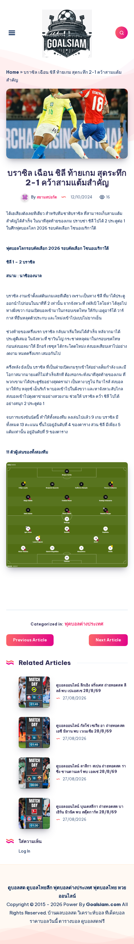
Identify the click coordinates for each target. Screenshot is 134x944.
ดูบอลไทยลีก (39, 888)
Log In (24, 851)
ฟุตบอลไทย (105, 888)
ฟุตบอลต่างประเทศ (84, 624)
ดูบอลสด (17, 888)
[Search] (121, 32)
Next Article (108, 639)
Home (12, 72)
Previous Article (30, 639)
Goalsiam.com (103, 904)
